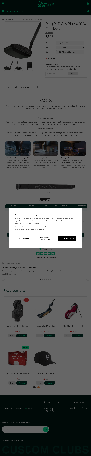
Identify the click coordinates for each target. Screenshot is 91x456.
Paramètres (24, 239)
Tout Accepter (67, 239)
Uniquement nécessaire (45, 238)
